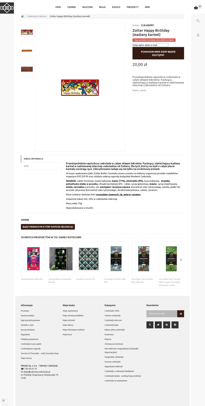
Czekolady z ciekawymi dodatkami (119, 371)
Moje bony (67, 334)
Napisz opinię (139, 90)
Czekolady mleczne (113, 320)
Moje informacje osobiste (74, 330)
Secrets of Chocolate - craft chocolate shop (40, 353)
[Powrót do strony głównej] (22, 16)
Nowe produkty (27, 315)
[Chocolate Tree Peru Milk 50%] (116, 258)
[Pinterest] (166, 324)
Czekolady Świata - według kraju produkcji (123, 376)
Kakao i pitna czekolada (115, 330)
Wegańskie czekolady (114, 357)
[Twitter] (158, 324)
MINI (147, 7)
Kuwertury (109, 334)
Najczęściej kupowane (30, 320)
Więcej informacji (33, 159)
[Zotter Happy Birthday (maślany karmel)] (80, 87)
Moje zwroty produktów (73, 315)
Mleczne (87, 7)
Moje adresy (68, 325)
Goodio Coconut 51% (85, 279)
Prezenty (132, 7)
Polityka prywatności (30, 339)
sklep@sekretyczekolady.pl (36, 372)
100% (58, 7)
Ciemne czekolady (112, 315)
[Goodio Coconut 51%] (88, 258)
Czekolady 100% (112, 311)
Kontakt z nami (27, 325)
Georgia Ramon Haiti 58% (32, 279)
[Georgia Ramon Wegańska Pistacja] (61, 258)
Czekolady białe (111, 325)
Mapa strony (26, 358)
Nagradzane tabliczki (114, 366)
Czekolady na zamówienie (116, 381)
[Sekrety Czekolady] (7, 8)
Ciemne (71, 7)
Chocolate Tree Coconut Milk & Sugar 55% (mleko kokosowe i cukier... (169, 282)
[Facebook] (149, 324)
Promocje (25, 311)
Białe (102, 7)
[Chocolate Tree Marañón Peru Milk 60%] (143, 258)
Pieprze (108, 339)
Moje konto (69, 305)
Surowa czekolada (112, 362)
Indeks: (135, 25)
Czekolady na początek (31, 344)
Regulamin (25, 334)
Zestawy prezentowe (114, 344)
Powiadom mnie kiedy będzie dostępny (158, 53)
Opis (26, 166)
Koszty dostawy (28, 330)
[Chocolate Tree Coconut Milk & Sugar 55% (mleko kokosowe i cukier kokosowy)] (171, 258)
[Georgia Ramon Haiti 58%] (33, 258)
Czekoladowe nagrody (30, 349)
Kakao (116, 7)
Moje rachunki (69, 320)
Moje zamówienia (70, 311)
